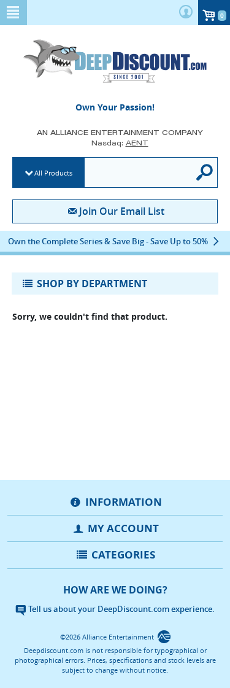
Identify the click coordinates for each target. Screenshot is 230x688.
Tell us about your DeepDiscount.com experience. (120, 608)
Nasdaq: (119, 142)
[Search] (205, 172)
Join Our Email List (121, 211)
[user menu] (186, 12)
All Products (53, 172)
